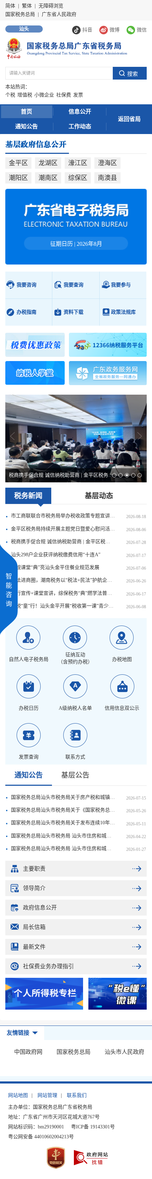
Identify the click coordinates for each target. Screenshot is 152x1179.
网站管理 (47, 1095)
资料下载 (73, 312)
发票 (78, 95)
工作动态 (80, 126)
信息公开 (80, 112)
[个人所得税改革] (44, 994)
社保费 (63, 95)
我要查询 (73, 285)
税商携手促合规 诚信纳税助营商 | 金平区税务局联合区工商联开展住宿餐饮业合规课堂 (63, 541)
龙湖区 (48, 163)
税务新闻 (28, 496)
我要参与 (121, 285)
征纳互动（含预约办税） (75, 658)
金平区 (18, 163)
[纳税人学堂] (35, 373)
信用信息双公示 (122, 708)
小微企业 (44, 95)
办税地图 (122, 659)
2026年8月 (89, 244)
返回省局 (129, 119)
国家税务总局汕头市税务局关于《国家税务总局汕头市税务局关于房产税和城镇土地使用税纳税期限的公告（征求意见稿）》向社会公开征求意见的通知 (63, 810)
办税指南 (26, 312)
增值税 (24, 95)
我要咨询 (26, 285)
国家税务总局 (20, 14)
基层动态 (99, 496)
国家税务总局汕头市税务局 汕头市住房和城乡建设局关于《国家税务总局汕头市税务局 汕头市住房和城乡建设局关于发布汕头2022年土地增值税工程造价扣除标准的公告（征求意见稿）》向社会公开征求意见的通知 (63, 848)
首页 (26, 112)
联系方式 (75, 757)
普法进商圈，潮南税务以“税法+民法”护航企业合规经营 (63, 580)
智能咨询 (9, 590)
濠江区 (77, 163)
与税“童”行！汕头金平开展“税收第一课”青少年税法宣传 (63, 606)
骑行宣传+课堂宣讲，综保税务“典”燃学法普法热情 (63, 593)
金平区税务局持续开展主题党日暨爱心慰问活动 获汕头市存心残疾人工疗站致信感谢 (63, 529)
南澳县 (107, 177)
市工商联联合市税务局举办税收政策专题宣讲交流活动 (63, 515)
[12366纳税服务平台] (108, 345)
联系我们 (77, 1095)
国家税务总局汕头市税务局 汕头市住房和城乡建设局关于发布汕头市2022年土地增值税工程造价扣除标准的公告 (63, 835)
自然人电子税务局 (28, 659)
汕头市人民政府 (124, 1052)
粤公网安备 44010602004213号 (41, 1136)
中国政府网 (28, 1052)
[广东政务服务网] (108, 373)
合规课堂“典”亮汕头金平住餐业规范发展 (55, 567)
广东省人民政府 (59, 14)
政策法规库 (123, 312)
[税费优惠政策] (35, 344)
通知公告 (26, 126)
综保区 (77, 177)
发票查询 (29, 757)
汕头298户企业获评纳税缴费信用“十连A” (55, 554)
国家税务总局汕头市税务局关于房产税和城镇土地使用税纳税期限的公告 (63, 797)
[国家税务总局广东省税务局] (66, 48)
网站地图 (18, 1095)
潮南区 (48, 177)
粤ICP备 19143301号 (93, 1126)
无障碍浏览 (51, 5)
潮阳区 (18, 177)
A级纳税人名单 (75, 708)
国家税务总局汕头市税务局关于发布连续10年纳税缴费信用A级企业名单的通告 (63, 822)
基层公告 (75, 775)
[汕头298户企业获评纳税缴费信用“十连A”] (76, 438)
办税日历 (29, 708)
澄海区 (107, 163)
